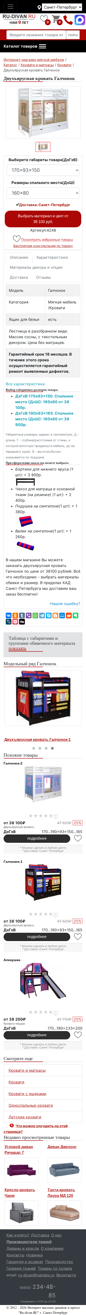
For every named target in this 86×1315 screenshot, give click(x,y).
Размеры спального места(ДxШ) (43, 182)
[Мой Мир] (62, 615)
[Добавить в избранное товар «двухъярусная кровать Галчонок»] (17, 238)
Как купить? (17, 1235)
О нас (56, 1235)
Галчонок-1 (13, 861)
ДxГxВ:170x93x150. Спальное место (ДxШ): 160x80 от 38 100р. (44, 402)
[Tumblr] (22, 615)
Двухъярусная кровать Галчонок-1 (37, 740)
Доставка (19, 277)
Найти (73, 35)
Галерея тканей (21, 1268)
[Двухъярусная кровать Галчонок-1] (43, 698)
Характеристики (52, 257)
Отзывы (43, 277)
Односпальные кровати (31, 1105)
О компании (52, 1248)
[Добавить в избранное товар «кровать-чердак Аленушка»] (78, 1035)
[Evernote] (75, 615)
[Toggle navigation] (10, 6)
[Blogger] (55, 615)
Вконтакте (66, 1275)
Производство (59, 1261)
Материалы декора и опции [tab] (36, 267)
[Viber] (29, 615)
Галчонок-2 (13, 763)
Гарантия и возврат (24, 1261)
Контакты (15, 1255)
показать (17, 648)
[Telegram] (42, 615)
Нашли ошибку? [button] (65, 603)
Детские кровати (25, 1117)
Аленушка (12, 960)
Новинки (34, 1255)
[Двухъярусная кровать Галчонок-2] (43, 784)
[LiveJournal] (8, 622)
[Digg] (22, 622)
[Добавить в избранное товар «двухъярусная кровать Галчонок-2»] (78, 838)
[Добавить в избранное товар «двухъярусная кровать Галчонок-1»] (78, 936)
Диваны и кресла (22, 1248)
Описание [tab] (19, 257)
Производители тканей (29, 1241)
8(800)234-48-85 (68, 20)
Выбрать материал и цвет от (43, 219)
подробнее (37, 838)
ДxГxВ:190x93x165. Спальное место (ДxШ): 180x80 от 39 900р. (44, 419)
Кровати (16, 1082)
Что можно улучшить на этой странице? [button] (36, 1129)
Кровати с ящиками (27, 1093)
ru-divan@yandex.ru (36, 1275)
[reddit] (69, 615)
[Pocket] (15, 622)
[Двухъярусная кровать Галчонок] (43, 112)
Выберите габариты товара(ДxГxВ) (43, 159)
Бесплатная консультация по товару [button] (43, 246)
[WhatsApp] (35, 615)
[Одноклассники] (15, 615)
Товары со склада (55, 1268)
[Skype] (49, 615)
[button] (24, 46)
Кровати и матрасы (27, 1070)
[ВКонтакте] (8, 615)
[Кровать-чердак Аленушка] (43, 981)
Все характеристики (25, 384)
